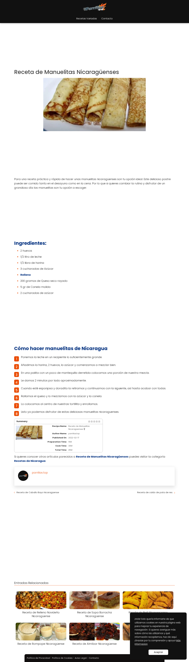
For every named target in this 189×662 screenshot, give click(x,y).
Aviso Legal (81, 658)
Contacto (107, 18)
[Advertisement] (94, 46)
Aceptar (158, 652)
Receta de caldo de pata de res (154, 492)
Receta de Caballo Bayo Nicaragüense (38, 492)
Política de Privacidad (38, 658)
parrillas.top (40, 472)
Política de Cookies (62, 658)
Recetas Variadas (86, 18)
